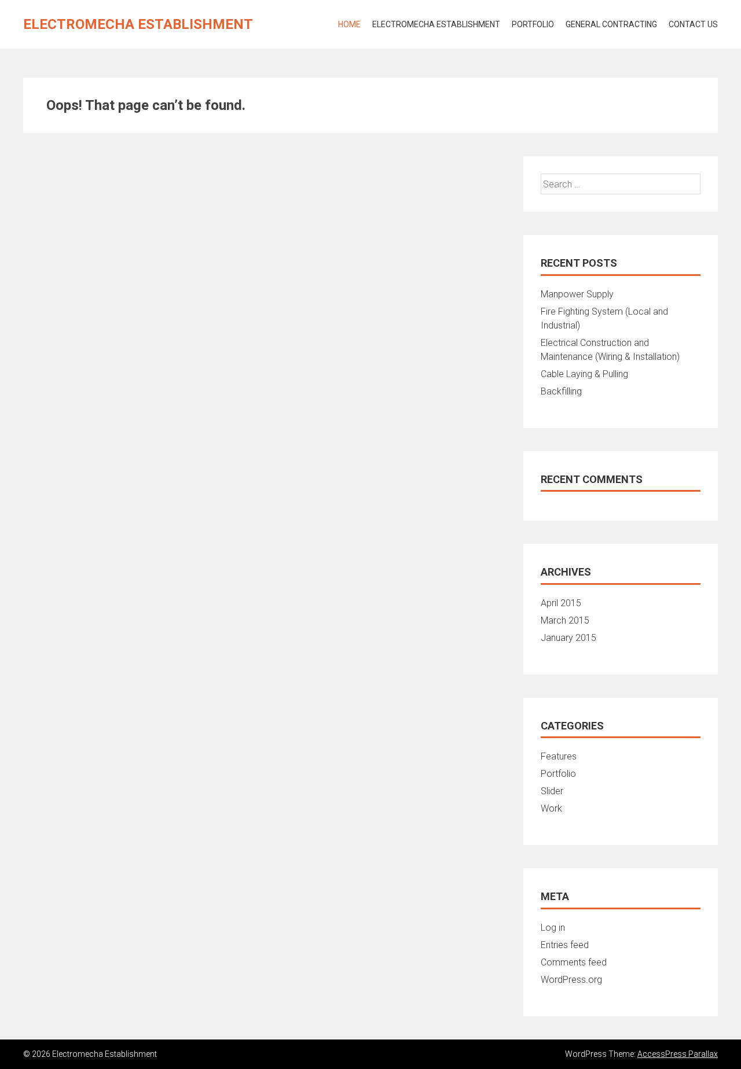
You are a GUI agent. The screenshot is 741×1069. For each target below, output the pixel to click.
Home (349, 24)
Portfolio (533, 24)
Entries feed (565, 944)
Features (559, 756)
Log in (553, 927)
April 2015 (561, 603)
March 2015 (565, 620)
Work (551, 808)
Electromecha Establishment (138, 24)
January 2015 (568, 637)
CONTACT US (693, 24)
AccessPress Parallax (677, 1054)
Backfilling (561, 391)
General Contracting (611, 24)
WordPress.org (571, 979)
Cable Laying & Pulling (584, 373)
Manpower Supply (577, 294)
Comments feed (574, 962)
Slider (552, 791)
